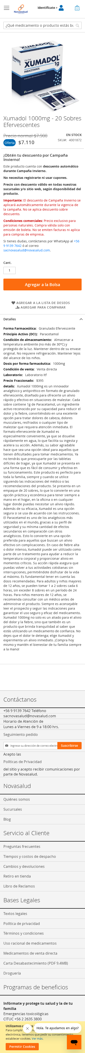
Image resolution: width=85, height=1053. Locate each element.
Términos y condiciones (23, 933)
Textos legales (15, 913)
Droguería (12, 973)
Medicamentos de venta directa (30, 953)
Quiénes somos (16, 799)
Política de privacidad (21, 923)
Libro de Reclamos (19, 886)
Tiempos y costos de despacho (29, 856)
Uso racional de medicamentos (30, 943)
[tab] (42, 319)
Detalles (9, 319)
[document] (43, 1037)
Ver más (37, 1038)
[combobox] (42, 25)
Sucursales (12, 809)
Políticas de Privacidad (22, 761)
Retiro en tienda (17, 876)
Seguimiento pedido (20, 734)
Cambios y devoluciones (24, 866)
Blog (7, 819)
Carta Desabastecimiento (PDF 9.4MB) (35, 963)
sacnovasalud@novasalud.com (26, 250)
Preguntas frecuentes (21, 846)
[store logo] (20, 9)
